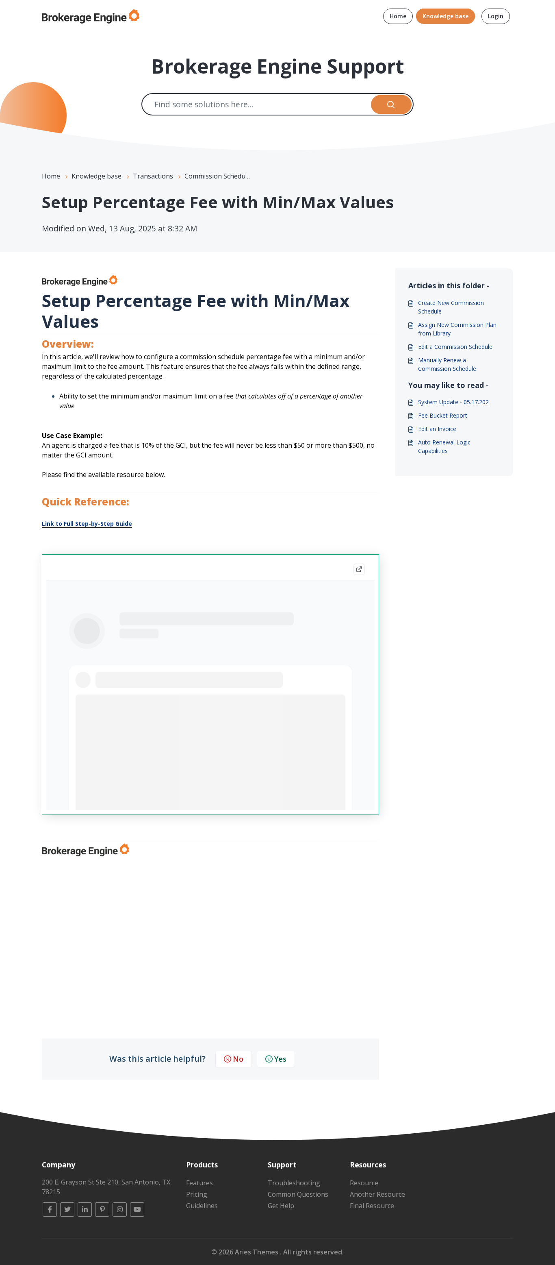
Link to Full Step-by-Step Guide (87, 523)
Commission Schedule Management (238, 176)
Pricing (196, 1194)
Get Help (281, 1205)
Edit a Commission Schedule (455, 347)
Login (495, 16)
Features (199, 1182)
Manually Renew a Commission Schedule (447, 364)
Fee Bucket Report (442, 415)
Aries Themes (257, 1252)
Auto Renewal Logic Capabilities (444, 446)
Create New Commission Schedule (451, 307)
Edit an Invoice (437, 429)
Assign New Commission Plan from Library (457, 329)
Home (398, 16)
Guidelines (202, 1205)
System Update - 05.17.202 (453, 402)
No (238, 1059)
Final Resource (372, 1205)
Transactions (153, 176)
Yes (280, 1059)
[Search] (391, 104)
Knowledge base (445, 16)
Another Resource (377, 1194)
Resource (364, 1182)
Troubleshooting (294, 1182)
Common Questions (298, 1194)
